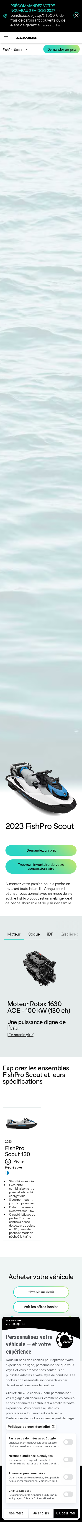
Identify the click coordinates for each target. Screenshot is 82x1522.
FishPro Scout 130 (17, 1151)
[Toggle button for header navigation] (6, 37)
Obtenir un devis (41, 1291)
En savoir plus (50, 25)
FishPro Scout (12, 49)
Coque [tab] (34, 934)
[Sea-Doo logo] (26, 37)
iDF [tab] (50, 934)
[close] (76, 15)
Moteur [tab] (13, 934)
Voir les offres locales (41, 1306)
